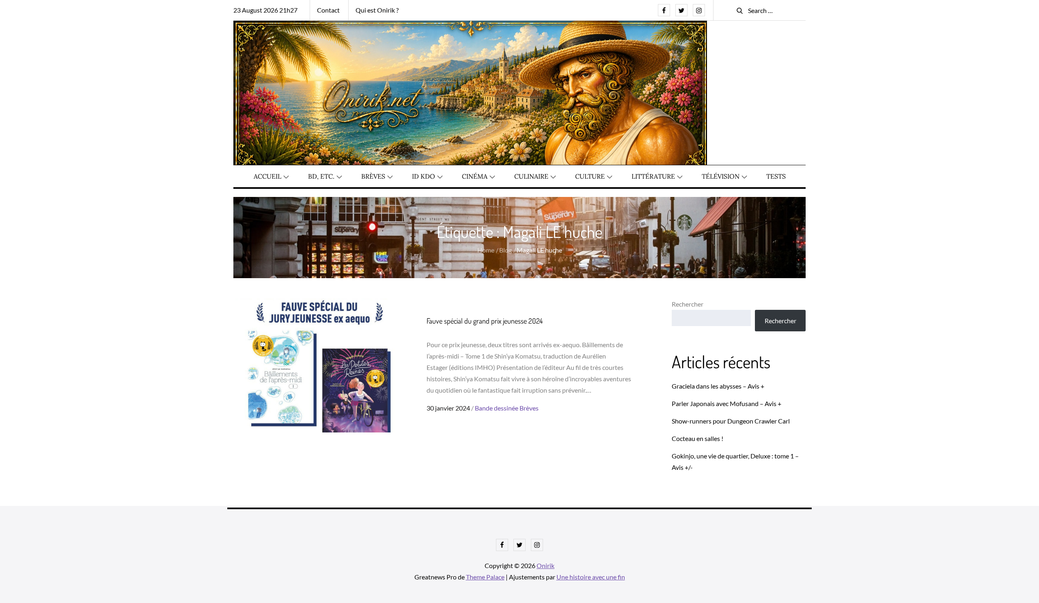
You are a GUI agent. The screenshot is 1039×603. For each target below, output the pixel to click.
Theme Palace (485, 577)
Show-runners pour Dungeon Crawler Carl (731, 421)
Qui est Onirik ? (377, 10)
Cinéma (474, 176)
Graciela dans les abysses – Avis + (718, 386)
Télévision (720, 176)
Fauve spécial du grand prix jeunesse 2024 (485, 320)
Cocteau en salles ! (697, 438)
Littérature (653, 176)
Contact (328, 10)
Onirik (545, 565)
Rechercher (687, 304)
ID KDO (423, 176)
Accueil (267, 176)
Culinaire (531, 176)
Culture (590, 176)
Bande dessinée (496, 408)
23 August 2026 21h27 (265, 10)
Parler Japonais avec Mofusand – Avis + (726, 403)
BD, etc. (321, 176)
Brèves (373, 176)
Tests (776, 176)
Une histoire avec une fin (590, 577)
